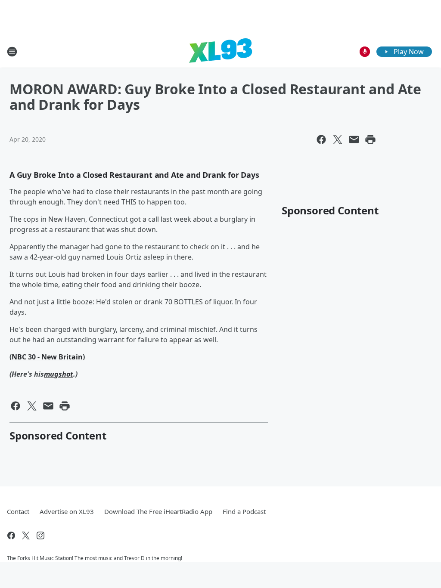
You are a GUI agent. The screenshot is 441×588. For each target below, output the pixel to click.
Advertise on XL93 (67, 511)
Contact (18, 511)
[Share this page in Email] (354, 139)
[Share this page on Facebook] (321, 139)
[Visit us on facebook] (11, 535)
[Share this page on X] (338, 139)
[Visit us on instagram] (40, 535)
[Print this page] (370, 139)
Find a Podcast (244, 511)
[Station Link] (220, 51)
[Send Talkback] (365, 51)
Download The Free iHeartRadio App (158, 511)
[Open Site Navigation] (12, 51)
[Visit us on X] (26, 535)
